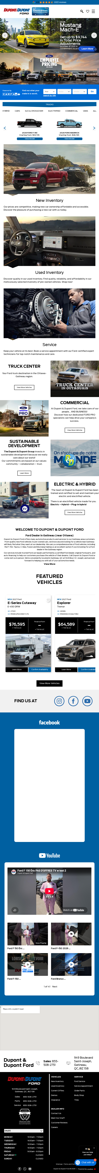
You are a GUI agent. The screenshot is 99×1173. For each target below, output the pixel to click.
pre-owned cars (41, 542)
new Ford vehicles (24, 542)
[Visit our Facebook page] (19, 1168)
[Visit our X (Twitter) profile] (24, 1168)
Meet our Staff (58, 1118)
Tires (76, 1100)
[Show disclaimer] (95, 49)
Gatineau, (19, 1092)
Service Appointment (83, 1086)
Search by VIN (49, 95)
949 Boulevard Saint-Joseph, (25, 1089)
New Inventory (57, 1081)
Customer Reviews (59, 1123)
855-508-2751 (30, 1097)
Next (54, 987)
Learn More (87, 49)
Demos (54, 1095)
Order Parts (79, 1091)
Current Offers (57, 1091)
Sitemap (59, 1164)
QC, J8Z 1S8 (29, 1092)
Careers (54, 1127)
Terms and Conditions (72, 1164)
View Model (30, 139)
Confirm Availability (39, 669)
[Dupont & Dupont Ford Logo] (17, 11)
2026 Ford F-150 (29, 133)
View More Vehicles (49, 683)
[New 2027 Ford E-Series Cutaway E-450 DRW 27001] (28, 650)
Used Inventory (57, 1086)
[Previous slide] (5, 35)
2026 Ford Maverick (69, 133)
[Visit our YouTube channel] (29, 1168)
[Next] (5, 128)
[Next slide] (94, 35)
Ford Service (79, 1081)
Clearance (55, 1100)
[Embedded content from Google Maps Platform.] (49, 1027)
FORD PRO (89, 415)
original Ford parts (83, 553)
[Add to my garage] (48, 600)
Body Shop (79, 1095)
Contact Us (56, 1113)
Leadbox (90, 1169)
